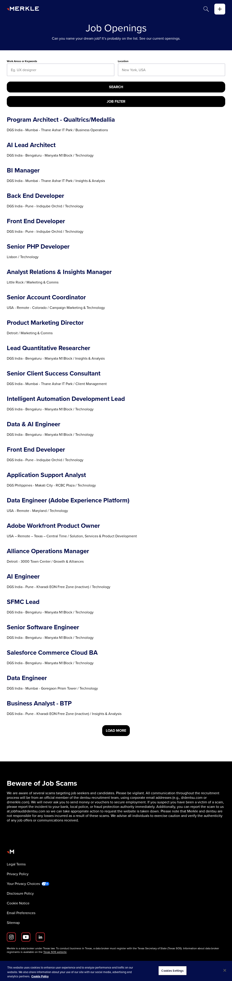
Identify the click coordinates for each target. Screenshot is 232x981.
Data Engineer (27, 678)
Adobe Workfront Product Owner (53, 525)
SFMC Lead (23, 602)
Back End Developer (35, 195)
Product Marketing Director (45, 322)
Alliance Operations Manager (48, 551)
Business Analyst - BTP (39, 703)
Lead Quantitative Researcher (48, 348)
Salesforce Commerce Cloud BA (52, 652)
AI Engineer (23, 576)
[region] (116, 971)
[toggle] (219, 9)
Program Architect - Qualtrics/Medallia (61, 119)
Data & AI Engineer (33, 424)
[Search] (206, 9)
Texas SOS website (55, 952)
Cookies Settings (172, 970)
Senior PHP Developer (38, 246)
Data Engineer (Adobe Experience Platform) (68, 500)
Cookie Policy (40, 976)
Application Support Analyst (46, 475)
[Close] (225, 970)
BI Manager (23, 170)
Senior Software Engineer (43, 627)
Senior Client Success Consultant (53, 373)
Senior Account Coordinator (46, 297)
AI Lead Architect (31, 145)
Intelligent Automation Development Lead (66, 398)
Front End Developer (36, 221)
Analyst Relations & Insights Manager (59, 272)
